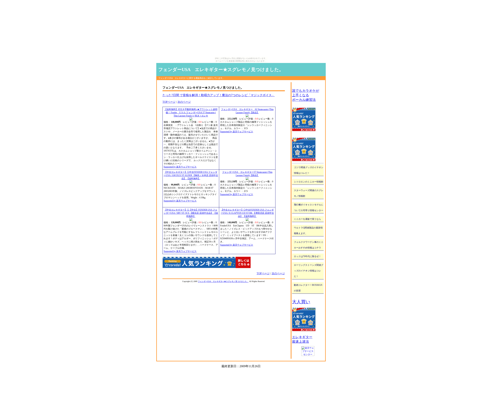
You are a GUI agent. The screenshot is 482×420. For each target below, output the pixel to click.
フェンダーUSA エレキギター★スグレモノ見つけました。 (221, 69)
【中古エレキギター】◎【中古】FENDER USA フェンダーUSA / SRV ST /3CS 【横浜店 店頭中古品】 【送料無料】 (191, 213)
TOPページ (168, 101)
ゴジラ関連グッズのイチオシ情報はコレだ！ (308, 170)
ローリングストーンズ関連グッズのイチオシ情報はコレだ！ (308, 271)
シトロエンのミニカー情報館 (308, 181)
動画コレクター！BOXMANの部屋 (308, 288)
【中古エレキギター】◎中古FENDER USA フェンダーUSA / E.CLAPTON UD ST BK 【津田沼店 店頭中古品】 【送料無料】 (247, 213)
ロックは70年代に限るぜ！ (307, 256)
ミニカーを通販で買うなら (307, 219)
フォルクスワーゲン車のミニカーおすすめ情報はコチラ (308, 245)
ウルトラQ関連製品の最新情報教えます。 (308, 230)
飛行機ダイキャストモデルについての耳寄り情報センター (308, 207)
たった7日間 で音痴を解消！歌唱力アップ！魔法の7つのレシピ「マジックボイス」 (218, 95)
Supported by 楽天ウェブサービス (180, 167)
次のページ (184, 101)
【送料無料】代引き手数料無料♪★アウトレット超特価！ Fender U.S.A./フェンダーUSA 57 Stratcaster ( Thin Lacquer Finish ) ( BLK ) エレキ (190, 112)
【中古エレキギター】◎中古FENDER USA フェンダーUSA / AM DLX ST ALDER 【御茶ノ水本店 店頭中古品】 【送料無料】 (191, 175)
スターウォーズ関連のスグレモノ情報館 (308, 193)
